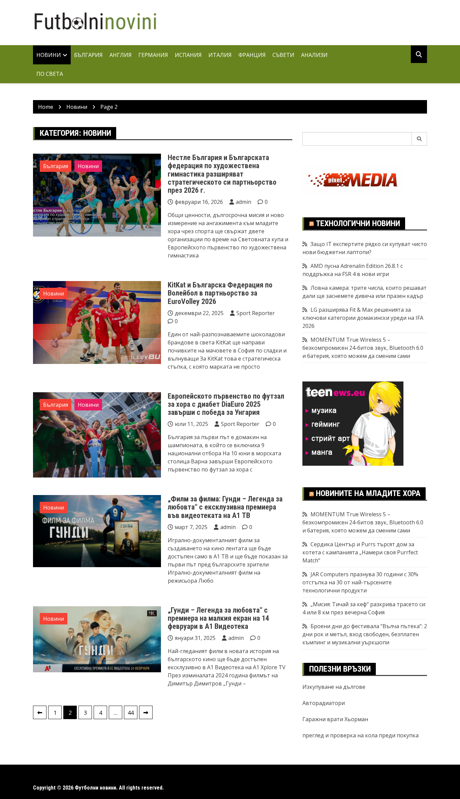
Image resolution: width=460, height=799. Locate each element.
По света (49, 74)
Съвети (283, 55)
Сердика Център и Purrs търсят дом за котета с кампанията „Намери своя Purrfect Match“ (360, 552)
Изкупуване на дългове (333, 686)
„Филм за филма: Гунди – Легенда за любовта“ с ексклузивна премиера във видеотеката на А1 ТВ (225, 507)
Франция (252, 55)
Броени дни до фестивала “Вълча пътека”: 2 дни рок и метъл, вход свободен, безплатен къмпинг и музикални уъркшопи (364, 634)
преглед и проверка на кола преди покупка (360, 735)
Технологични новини (358, 223)
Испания (188, 55)
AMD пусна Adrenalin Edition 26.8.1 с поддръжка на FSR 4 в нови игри (352, 270)
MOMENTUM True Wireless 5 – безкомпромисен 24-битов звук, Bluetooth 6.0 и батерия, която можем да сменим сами (362, 348)
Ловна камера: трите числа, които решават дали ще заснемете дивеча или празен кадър (364, 292)
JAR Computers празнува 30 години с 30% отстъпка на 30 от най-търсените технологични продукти (360, 582)
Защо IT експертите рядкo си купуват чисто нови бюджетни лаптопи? (364, 248)
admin (243, 202)
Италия (220, 55)
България (88, 55)
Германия (153, 55)
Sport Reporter (255, 313)
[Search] (419, 139)
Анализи (314, 55)
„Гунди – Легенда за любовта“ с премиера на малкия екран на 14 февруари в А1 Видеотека (218, 618)
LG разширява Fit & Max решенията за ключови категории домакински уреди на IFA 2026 (362, 318)
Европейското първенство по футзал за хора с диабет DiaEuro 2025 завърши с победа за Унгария (226, 404)
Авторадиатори (323, 703)
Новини (48, 55)
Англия (120, 55)
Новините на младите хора (368, 493)
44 (131, 712)
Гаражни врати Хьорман (335, 719)
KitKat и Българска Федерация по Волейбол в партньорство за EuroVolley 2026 (220, 293)
